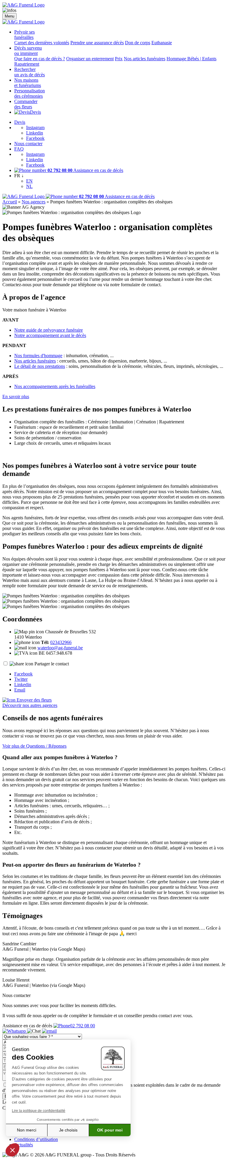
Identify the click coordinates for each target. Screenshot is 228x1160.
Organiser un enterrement (90, 58)
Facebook (35, 138)
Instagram (35, 127)
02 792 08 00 (82, 1025)
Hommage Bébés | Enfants (191, 58)
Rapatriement (26, 64)
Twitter (21, 679)
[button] (12, 1150)
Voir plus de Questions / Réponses (34, 745)
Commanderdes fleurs (25, 104)
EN (29, 180)
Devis (35, 112)
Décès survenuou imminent (28, 50)
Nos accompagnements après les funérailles (54, 386)
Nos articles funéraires (144, 58)
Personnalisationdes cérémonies (29, 93)
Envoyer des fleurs (33, 699)
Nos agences (33, 201)
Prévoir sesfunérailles (24, 34)
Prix (119, 58)
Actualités (23, 1144)
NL (29, 186)
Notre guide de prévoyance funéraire (48, 330)
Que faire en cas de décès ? (39, 58)
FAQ (19, 148)
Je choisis (68, 1130)
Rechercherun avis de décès (29, 72)
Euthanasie (161, 42)
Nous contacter (28, 143)
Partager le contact (51, 663)
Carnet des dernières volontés (41, 42)
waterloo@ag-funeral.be (60, 647)
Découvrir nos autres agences (29, 705)
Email (19, 689)
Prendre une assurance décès (97, 42)
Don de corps (137, 42)
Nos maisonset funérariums (27, 82)
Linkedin (34, 132)
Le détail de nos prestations (39, 366)
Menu (9, 16)
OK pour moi (110, 1130)
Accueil (9, 201)
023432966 (61, 642)
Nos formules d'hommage (38, 355)
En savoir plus (15, 396)
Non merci (26, 1130)
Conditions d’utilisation (36, 1139)
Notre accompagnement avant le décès (50, 335)
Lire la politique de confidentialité (38, 1111)
